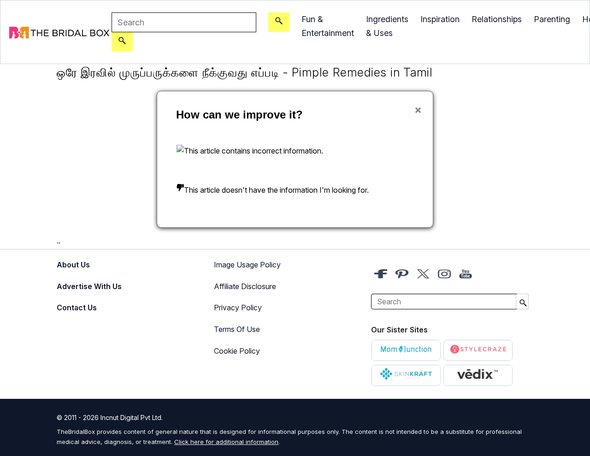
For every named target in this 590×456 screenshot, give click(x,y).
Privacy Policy (238, 307)
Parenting (552, 19)
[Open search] (278, 22)
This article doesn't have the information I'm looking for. (276, 190)
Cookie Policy (237, 350)
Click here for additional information (226, 441)
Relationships (497, 19)
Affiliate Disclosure (245, 286)
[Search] (122, 42)
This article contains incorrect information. (253, 150)
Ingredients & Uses (387, 26)
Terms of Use (237, 329)
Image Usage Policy (247, 264)
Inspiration (440, 19)
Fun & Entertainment (327, 26)
